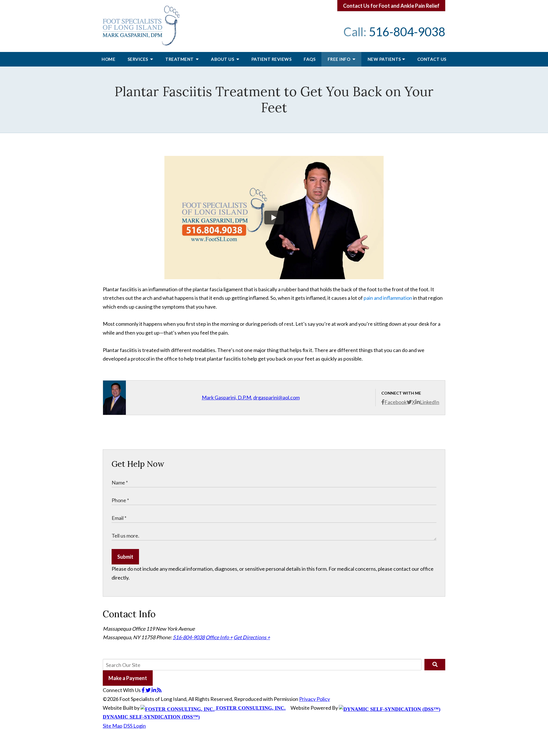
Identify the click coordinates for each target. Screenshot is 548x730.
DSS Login (134, 726)
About (223, 59)
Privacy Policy (314, 699)
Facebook (395, 402)
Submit (125, 557)
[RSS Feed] (159, 690)
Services (138, 59)
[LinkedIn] (154, 690)
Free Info (339, 59)
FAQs (309, 59)
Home (108, 59)
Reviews (271, 59)
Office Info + (219, 637)
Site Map (112, 726)
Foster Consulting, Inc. (250, 708)
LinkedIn (429, 402)
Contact (431, 59)
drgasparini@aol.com (276, 397)
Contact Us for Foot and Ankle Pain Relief (391, 6)
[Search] (434, 664)
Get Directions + (251, 637)
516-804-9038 (407, 32)
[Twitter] (149, 690)
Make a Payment (127, 678)
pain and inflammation (388, 298)
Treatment (180, 59)
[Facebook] (144, 690)
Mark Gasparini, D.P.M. (227, 397)
